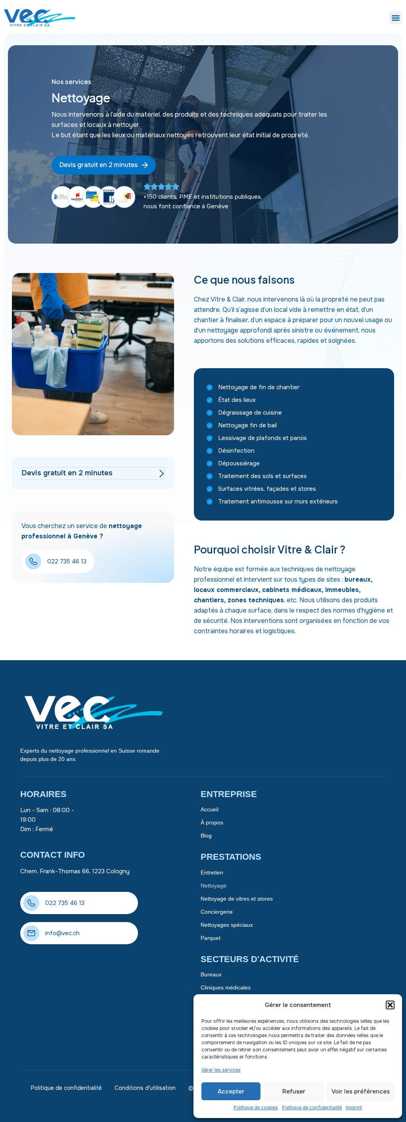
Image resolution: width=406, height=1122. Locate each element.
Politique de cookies (256, 1108)
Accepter (231, 1091)
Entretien (212, 872)
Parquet (210, 938)
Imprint (354, 1108)
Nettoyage (213, 885)
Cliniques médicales (226, 987)
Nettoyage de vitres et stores (237, 898)
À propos (212, 822)
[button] (390, 1005)
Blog (206, 835)
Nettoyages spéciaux (227, 925)
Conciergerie (217, 912)
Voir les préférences (360, 1091)
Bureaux (211, 974)
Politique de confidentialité (312, 1108)
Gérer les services (221, 1070)
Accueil (209, 809)
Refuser (293, 1091)
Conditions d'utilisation (145, 1087)
